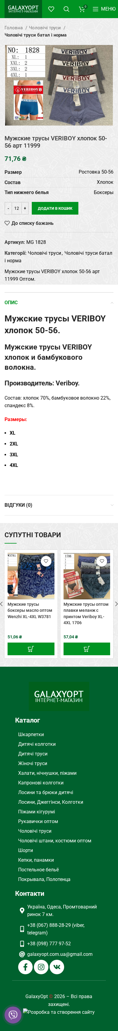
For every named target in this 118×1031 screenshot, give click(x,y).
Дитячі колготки (37, 744)
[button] (31, 649)
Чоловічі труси (45, 27)
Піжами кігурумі (36, 812)
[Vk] (57, 967)
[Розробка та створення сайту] (59, 1012)
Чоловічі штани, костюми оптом (54, 841)
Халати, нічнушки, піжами (47, 773)
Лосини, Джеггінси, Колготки (50, 802)
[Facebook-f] (25, 967)
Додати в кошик (55, 208)
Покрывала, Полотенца (44, 879)
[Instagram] (41, 967)
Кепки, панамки (36, 860)
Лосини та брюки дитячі (45, 792)
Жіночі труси (32, 763)
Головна (14, 27)
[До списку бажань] (46, 561)
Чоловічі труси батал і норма (36, 35)
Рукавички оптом (38, 821)
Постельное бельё (38, 870)
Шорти (25, 850)
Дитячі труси (33, 754)
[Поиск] (66, 9)
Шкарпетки (31, 734)
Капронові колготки (41, 783)
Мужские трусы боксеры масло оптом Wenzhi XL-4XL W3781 (30, 610)
